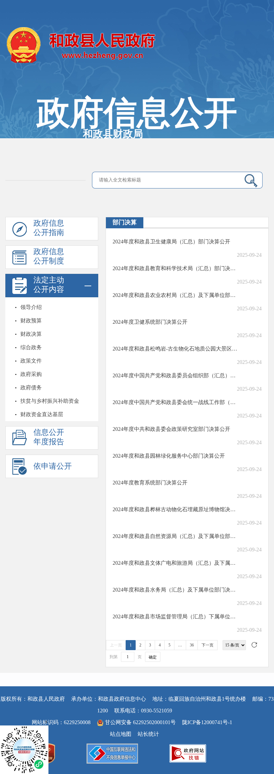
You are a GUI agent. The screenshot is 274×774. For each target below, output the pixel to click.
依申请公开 (52, 466)
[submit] (248, 180)
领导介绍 (31, 307)
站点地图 (120, 734)
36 (192, 645)
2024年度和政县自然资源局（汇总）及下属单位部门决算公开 (175, 536)
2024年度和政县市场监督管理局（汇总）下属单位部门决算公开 (175, 616)
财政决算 (31, 334)
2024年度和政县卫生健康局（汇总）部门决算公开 (171, 241)
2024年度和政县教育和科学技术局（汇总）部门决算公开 (175, 268)
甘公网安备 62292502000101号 (140, 722)
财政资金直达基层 (41, 414)
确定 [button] (153, 657)
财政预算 (31, 320)
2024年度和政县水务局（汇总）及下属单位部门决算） (175, 590)
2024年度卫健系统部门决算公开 (150, 322)
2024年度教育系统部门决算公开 (150, 482)
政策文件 (31, 361)
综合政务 (31, 347)
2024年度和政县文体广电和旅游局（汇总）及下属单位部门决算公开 (175, 563)
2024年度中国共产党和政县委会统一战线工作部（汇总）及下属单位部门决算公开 (175, 402)
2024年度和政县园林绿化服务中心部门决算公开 (169, 456)
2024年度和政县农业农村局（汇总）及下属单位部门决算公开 (175, 295)
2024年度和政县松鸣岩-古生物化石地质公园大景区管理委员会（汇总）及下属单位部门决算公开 (175, 349)
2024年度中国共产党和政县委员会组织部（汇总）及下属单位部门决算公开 (175, 375)
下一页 (207, 645)
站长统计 (148, 734)
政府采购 (31, 374)
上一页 (116, 645)
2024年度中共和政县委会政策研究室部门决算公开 (171, 429)
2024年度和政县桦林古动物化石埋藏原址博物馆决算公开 (175, 509)
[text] (167, 180)
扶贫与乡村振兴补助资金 (49, 401)
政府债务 (31, 387)
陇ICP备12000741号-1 (207, 722)
